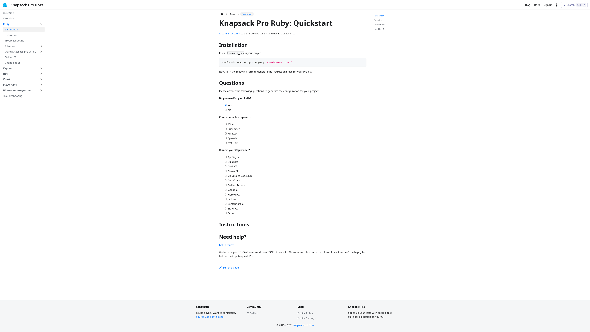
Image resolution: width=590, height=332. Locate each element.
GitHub (253, 313)
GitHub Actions (236, 185)
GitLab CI (233, 190)
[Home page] (222, 14)
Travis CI (233, 208)
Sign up (548, 5)
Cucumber (234, 129)
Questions (378, 20)
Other (231, 213)
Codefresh (234, 180)
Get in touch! (226, 245)
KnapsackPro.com (303, 325)
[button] (23, 24)
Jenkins (232, 199)
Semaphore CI (236, 204)
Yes (230, 105)
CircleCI (232, 166)
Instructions (379, 24)
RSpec (231, 124)
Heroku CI (234, 194)
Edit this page (231, 267)
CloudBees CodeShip (240, 176)
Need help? (379, 29)
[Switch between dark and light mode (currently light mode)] (556, 4)
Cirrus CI (233, 171)
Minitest (232, 133)
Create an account (229, 33)
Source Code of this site (210, 316)
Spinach (232, 138)
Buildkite (233, 162)
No (229, 110)
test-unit (233, 143)
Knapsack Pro (22, 4)
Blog (527, 5)
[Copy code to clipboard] (362, 62)
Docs (537, 5)
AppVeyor (233, 157)
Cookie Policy (305, 313)
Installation (379, 15)
